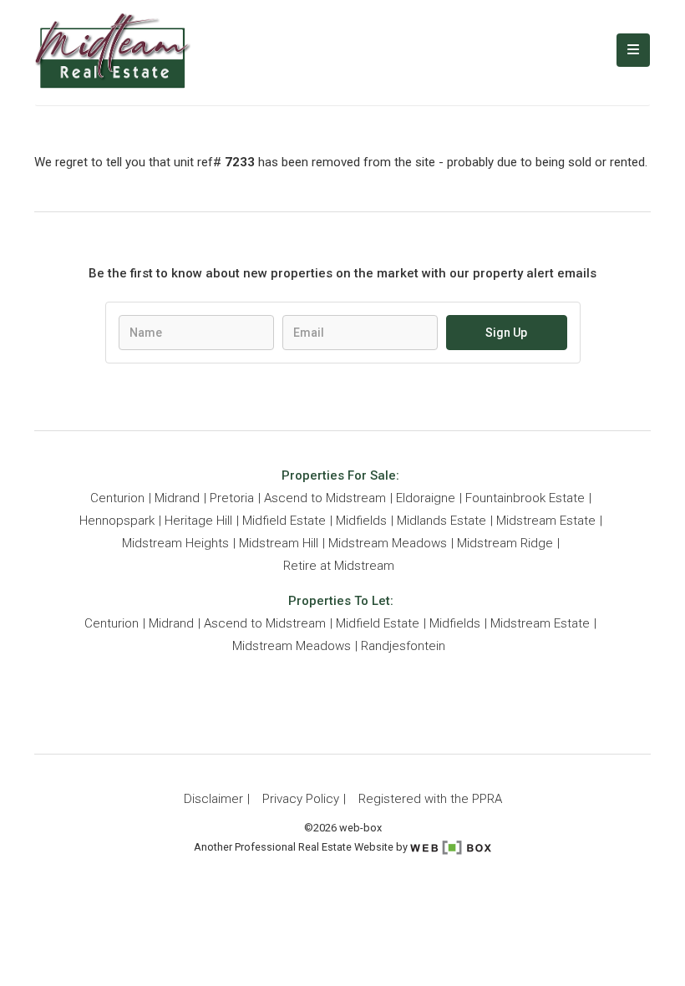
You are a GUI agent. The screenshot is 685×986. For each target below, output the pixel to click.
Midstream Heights (175, 543)
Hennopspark (117, 520)
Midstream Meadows (387, 543)
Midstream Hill (278, 543)
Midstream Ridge (505, 543)
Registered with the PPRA (430, 798)
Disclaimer (213, 798)
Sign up (506, 332)
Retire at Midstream (338, 565)
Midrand (177, 498)
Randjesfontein (403, 645)
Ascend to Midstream (325, 498)
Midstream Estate (546, 520)
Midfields (361, 520)
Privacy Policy (300, 798)
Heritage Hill (198, 520)
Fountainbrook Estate (525, 498)
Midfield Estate (284, 520)
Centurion (117, 498)
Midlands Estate (441, 520)
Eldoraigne (425, 498)
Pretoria (232, 498)
